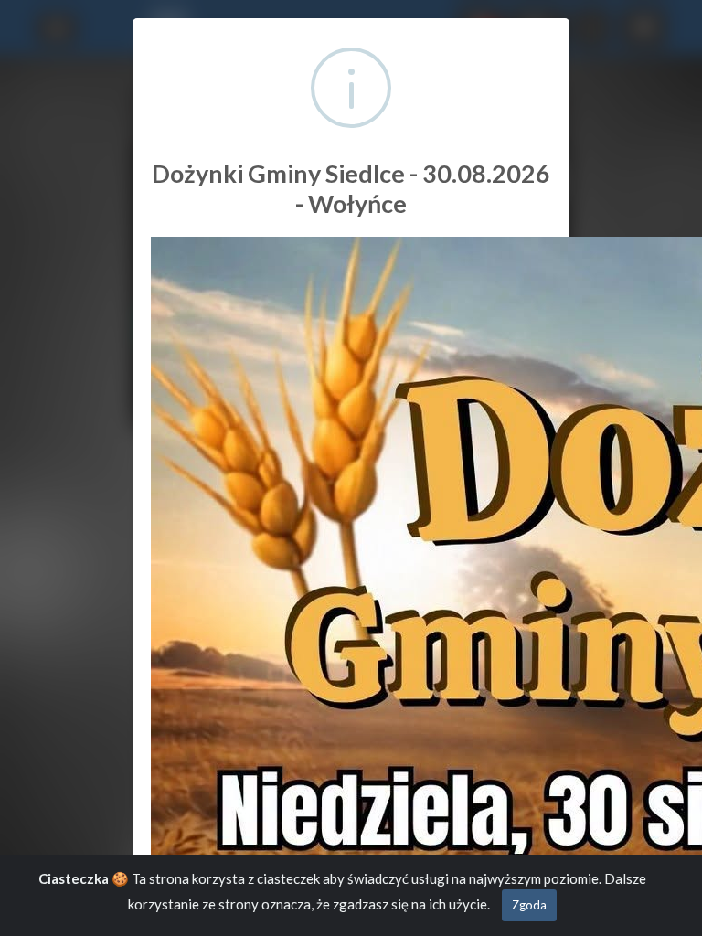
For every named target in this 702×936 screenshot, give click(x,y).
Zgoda (529, 905)
